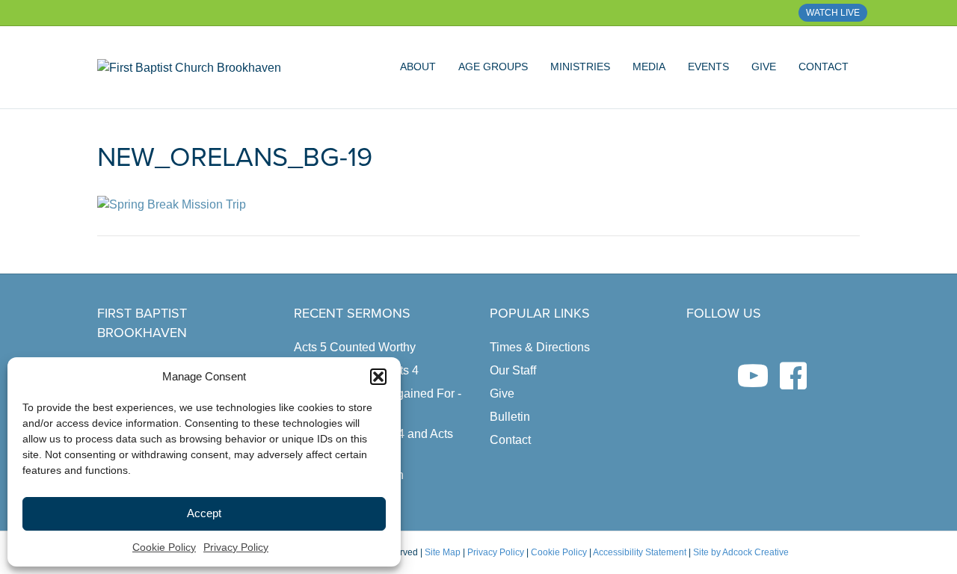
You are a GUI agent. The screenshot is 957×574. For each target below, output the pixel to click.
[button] (378, 376)
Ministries (580, 66)
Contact (823, 66)
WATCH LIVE (833, 12)
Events (708, 66)
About (418, 66)
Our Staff (513, 370)
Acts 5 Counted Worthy (355, 347)
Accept (204, 513)
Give (763, 66)
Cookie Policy (164, 547)
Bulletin (510, 416)
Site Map (443, 552)
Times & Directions (540, 347)
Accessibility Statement (639, 552)
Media (649, 66)
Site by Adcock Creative (740, 552)
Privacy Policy (235, 547)
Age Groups (493, 66)
